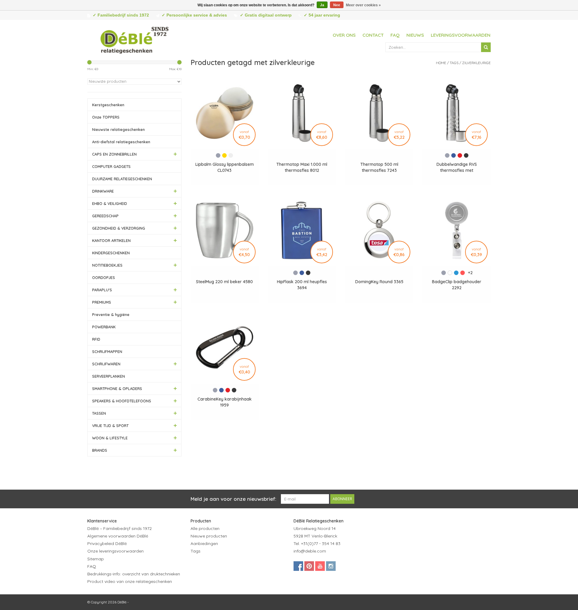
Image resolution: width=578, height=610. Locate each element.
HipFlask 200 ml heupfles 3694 (302, 284)
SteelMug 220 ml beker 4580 (224, 281)
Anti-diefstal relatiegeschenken (121, 141)
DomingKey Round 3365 (379, 281)
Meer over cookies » (363, 5)
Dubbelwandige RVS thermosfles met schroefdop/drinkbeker (456, 167)
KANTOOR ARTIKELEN (111, 240)
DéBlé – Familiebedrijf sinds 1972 (119, 528)
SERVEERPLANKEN (108, 376)
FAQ (394, 35)
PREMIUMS (101, 302)
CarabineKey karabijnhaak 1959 (224, 402)
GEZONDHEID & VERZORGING (118, 228)
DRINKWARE (103, 191)
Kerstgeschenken (108, 104)
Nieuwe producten (209, 536)
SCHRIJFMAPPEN (107, 351)
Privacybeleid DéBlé (107, 543)
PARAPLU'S (102, 289)
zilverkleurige (476, 62)
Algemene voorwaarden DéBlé (117, 536)
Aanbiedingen (204, 543)
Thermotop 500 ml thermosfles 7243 (379, 167)
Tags (454, 62)
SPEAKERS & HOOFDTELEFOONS (121, 400)
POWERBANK (104, 326)
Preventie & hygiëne (110, 314)
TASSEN (99, 413)
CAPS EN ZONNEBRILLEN (114, 154)
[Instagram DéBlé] (331, 566)
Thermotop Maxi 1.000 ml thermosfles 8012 (301, 167)
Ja (322, 5)
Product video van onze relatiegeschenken (129, 581)
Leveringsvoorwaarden (460, 35)
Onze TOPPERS (106, 117)
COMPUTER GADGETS (111, 166)
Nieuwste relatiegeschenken (118, 129)
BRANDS (99, 450)
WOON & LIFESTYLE (110, 437)
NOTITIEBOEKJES (107, 265)
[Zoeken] (486, 47)
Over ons (344, 35)
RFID (96, 339)
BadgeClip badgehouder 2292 (456, 284)
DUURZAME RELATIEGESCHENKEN (122, 178)
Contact (373, 35)
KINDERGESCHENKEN (111, 252)
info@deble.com (310, 551)
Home (441, 62)
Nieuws (415, 35)
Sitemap (95, 559)
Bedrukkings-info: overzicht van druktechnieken (133, 574)
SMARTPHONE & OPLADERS (117, 388)
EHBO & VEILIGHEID (109, 203)
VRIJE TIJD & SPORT (110, 425)
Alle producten (205, 528)
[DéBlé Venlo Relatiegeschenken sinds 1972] (135, 39)
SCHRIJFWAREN (106, 363)
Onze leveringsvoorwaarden (115, 551)
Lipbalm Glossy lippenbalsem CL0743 (224, 167)
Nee (336, 5)
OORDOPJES (103, 277)
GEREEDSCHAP (105, 215)
